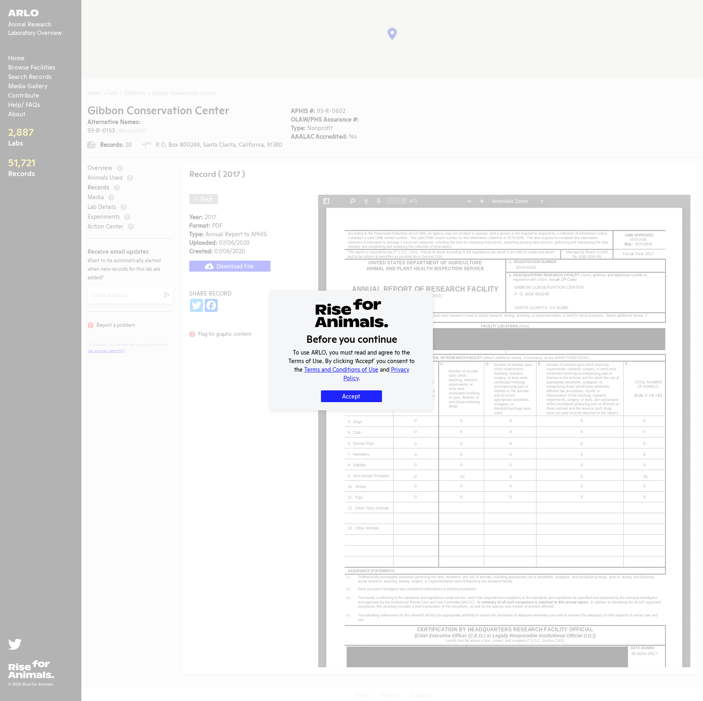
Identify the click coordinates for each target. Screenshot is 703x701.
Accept (351, 396)
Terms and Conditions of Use (341, 369)
